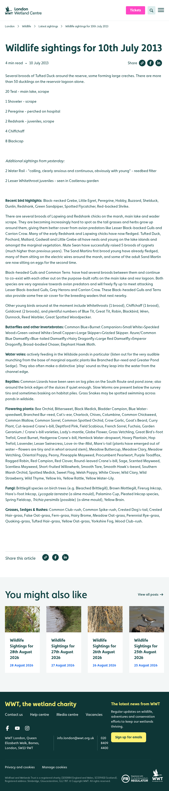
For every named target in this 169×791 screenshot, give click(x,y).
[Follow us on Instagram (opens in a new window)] (27, 728)
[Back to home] (157, 771)
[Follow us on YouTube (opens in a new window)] (17, 728)
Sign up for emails (128, 737)
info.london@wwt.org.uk (75, 738)
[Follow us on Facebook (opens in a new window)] (7, 728)
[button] (142, 63)
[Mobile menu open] (161, 11)
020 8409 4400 (104, 743)
